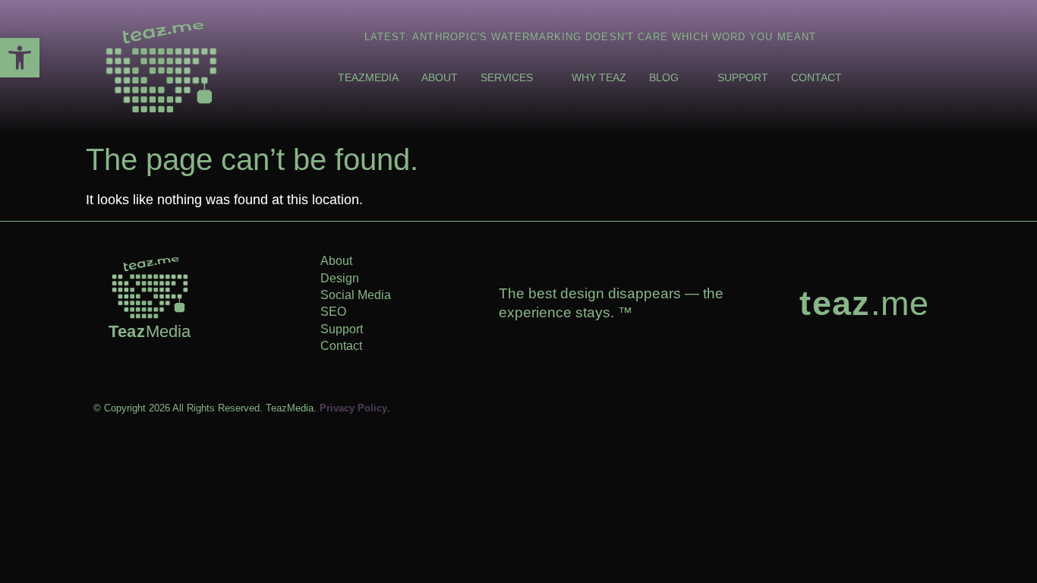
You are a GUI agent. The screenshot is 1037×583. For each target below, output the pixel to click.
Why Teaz (599, 77)
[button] (19, 57)
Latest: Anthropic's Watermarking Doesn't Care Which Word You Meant (590, 37)
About (439, 77)
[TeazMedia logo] (150, 287)
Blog (664, 77)
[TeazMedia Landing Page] (161, 67)
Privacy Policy (353, 408)
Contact (816, 77)
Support (742, 77)
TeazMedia (368, 77)
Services (507, 77)
